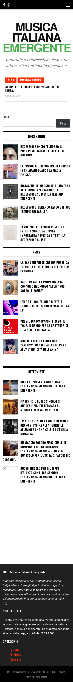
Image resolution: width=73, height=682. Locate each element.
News (11, 80)
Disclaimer (16, 659)
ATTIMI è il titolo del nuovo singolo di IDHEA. (32, 89)
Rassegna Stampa (30, 80)
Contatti (14, 650)
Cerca (6, 117)
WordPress (42, 676)
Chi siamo (15, 655)
